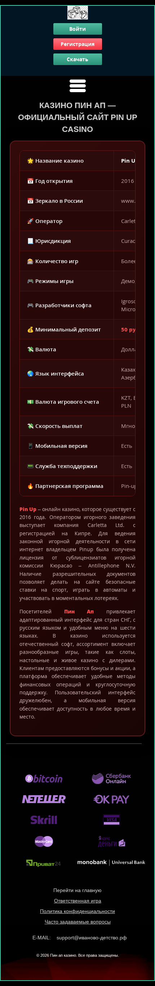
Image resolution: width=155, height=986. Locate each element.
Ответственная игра (77, 901)
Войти (77, 28)
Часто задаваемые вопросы (78, 922)
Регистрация (77, 43)
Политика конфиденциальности (77, 911)
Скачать (77, 59)
